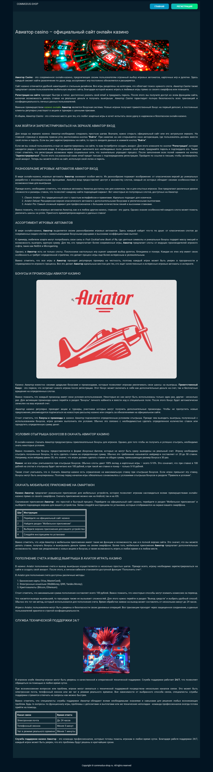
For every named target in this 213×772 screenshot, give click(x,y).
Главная (159, 6)
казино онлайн (52, 107)
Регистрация (184, 6)
